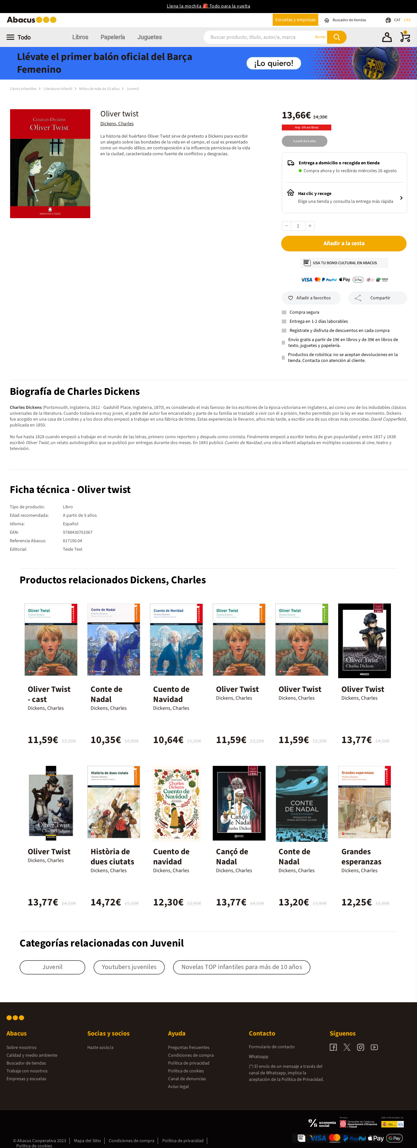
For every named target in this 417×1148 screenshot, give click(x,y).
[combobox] (250, 37)
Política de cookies (186, 1071)
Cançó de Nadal (232, 857)
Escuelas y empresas (295, 19)
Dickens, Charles (117, 123)
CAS (407, 20)
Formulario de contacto (272, 1047)
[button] (387, 38)
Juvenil (132, 89)
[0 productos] (405, 40)
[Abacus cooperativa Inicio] (33, 22)
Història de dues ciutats (112, 857)
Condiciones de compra (191, 1055)
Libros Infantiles (23, 89)
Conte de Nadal (106, 694)
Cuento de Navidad (171, 694)
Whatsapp (258, 1056)
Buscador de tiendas (26, 1063)
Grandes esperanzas (361, 857)
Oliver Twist (237, 689)
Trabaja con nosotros (27, 1071)
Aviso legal (178, 1086)
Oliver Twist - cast (49, 694)
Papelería (113, 37)
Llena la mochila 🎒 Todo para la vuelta (208, 6)
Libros (80, 37)
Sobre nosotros (21, 1047)
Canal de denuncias (187, 1079)
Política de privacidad (188, 1063)
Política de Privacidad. (302, 1079)
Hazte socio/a (100, 1047)
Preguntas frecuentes (188, 1047)
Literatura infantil (58, 89)
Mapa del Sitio (87, 1141)
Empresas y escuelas (26, 1079)
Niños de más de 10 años (99, 89)
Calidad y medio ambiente (32, 1055)
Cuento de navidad (171, 857)
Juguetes (149, 37)
